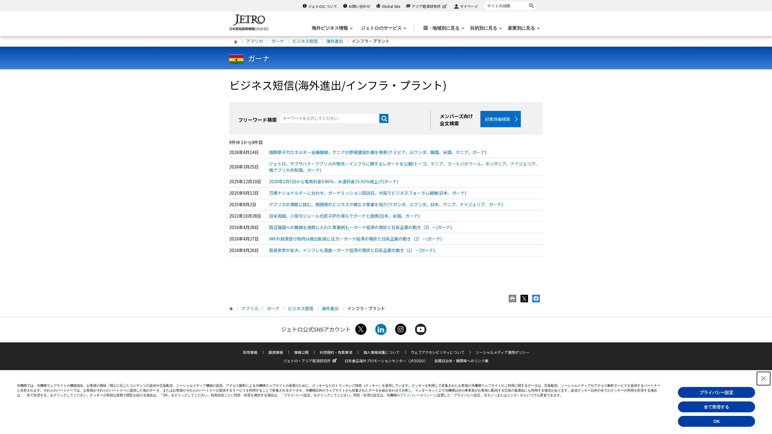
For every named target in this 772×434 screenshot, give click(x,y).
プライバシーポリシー (416, 395)
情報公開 (301, 352)
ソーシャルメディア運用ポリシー (503, 352)
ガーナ (277, 41)
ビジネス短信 (305, 41)
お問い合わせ (359, 6)
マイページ (469, 6)
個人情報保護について (381, 352)
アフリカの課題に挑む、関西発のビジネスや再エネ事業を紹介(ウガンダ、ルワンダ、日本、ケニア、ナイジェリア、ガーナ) (386, 204)
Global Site (391, 6)
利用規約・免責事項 (336, 352)
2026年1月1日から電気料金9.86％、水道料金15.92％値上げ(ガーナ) (333, 181)
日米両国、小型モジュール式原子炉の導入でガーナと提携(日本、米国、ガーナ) (344, 216)
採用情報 (250, 352)
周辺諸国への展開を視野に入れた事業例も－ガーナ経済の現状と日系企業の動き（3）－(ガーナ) (360, 227)
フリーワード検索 (257, 119)
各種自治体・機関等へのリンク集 (461, 360)
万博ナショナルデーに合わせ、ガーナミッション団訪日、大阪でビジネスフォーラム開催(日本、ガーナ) (367, 193)
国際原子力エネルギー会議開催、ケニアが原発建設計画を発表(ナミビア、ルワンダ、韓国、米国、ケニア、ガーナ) (377, 152)
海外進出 (334, 41)
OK (716, 421)
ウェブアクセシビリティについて (437, 352)
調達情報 (275, 352)
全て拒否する (716, 406)
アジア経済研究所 (426, 6)
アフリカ (254, 41)
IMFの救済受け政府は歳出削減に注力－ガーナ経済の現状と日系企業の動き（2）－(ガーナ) (355, 239)
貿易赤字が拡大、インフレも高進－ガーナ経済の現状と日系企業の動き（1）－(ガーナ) (352, 250)
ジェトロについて (322, 6)
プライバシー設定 (716, 392)
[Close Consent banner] (763, 378)
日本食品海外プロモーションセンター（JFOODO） (386, 360)
